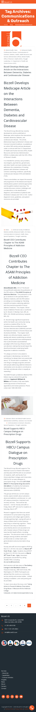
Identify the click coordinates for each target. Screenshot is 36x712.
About (3, 684)
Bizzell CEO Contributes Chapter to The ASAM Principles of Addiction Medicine (15, 244)
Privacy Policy (19, 709)
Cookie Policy (28, 709)
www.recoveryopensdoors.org (23, 593)
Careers (3, 686)
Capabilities (5, 675)
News (3, 682)
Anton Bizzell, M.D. (10, 288)
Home (6, 25)
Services (4, 671)
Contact (3, 688)
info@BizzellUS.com (11, 632)
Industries (4, 673)
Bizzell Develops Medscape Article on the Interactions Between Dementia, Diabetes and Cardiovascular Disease (17, 71)
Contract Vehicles (7, 677)
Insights (4, 680)
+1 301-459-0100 (10, 625)
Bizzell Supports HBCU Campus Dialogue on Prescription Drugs (14, 431)
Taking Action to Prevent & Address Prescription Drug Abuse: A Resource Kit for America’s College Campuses (18, 588)
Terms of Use (9, 709)
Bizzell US (8, 2)
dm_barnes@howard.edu (12, 562)
